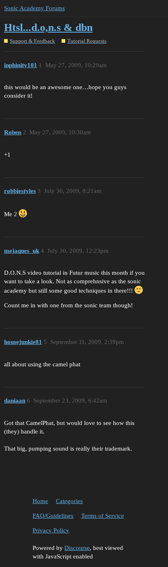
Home (40, 501)
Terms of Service (102, 515)
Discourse (77, 548)
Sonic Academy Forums (34, 8)
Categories (69, 501)
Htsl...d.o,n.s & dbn (48, 27)
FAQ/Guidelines (53, 515)
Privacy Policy (51, 530)
